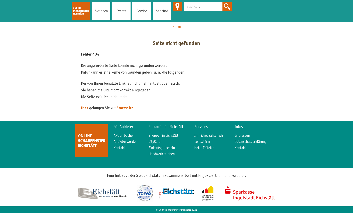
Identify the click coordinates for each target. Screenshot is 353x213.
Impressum (243, 135)
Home (176, 27)
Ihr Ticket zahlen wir (208, 135)
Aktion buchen (124, 135)
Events (121, 11)
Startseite (125, 108)
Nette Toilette (204, 147)
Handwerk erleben (162, 154)
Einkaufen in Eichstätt (166, 126)
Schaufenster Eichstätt (81, 10)
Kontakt (119, 147)
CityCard (155, 141)
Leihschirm (202, 141)
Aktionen (101, 11)
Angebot (162, 11)
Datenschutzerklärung (251, 141)
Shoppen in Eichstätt (163, 135)
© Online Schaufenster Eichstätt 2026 (176, 209)
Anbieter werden (125, 141)
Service (141, 11)
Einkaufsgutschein (162, 147)
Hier (84, 108)
